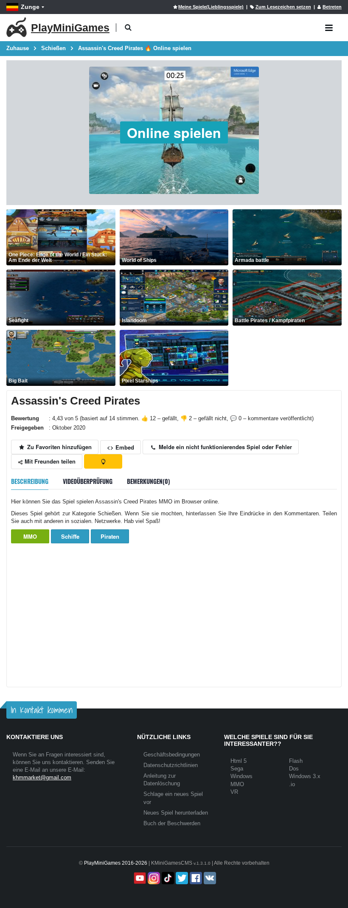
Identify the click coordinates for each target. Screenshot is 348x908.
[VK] (209, 878)
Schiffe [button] (70, 536)
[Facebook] (195, 878)
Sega (236, 768)
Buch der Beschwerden (171, 823)
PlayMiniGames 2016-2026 (115, 863)
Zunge (30, 6)
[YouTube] (139, 878)
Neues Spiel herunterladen (175, 813)
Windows (241, 776)
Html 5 (238, 761)
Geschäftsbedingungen (171, 754)
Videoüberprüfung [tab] (87, 481)
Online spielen (174, 132)
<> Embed (120, 447)
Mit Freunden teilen (49, 461)
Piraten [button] (110, 536)
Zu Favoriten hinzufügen (58, 447)
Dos (294, 768)
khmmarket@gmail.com (42, 777)
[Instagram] (153, 878)
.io (292, 784)
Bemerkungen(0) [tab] (148, 481)
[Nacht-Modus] (103, 461)
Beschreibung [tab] (29, 481)
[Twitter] (181, 878)
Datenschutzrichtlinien (170, 765)
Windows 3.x (304, 776)
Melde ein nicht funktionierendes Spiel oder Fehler (224, 447)
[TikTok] (167, 878)
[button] (128, 28)
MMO (30, 536)
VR (234, 792)
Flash (296, 761)
